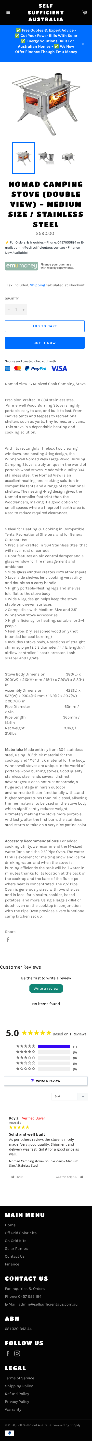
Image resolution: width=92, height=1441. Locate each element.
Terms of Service (19, 1378)
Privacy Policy (17, 1401)
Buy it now (45, 343)
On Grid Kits (15, 1240)
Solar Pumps (16, 1248)
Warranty (13, 1409)
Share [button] (19, 1177)
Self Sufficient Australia (46, 12)
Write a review (46, 988)
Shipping (37, 285)
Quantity (12, 298)
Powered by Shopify (66, 1425)
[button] (83, 1177)
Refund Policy (17, 1393)
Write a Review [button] (48, 1081)
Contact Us (15, 1256)
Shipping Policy (19, 1386)
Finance (12, 1264)
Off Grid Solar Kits (21, 1232)
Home (10, 1225)
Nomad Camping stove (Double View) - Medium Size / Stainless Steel (43, 1163)
